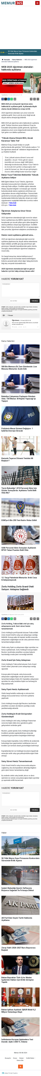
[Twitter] (5, 99)
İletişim (21, 1058)
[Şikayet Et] (38, 327)
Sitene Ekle (20, 1060)
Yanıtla (15, 327)
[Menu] (37, 3)
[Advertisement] (20, 27)
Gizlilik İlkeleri (30, 1058)
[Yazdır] (15, 99)
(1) (25, 327)
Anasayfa (7, 59)
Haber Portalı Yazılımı (11, 1073)
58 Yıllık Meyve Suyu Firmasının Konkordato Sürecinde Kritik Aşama (22, 51)
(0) (21, 327)
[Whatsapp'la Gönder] (11, 99)
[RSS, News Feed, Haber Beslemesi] (20, 1066)
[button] (31, 99)
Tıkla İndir (12, 203)
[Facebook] (2, 99)
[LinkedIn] (8, 99)
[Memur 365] (12, 3)
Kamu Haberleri (17, 59)
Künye (15, 1058)
